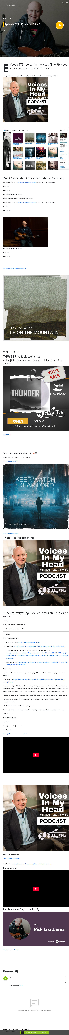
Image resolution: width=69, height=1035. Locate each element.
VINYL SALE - (7, 435)
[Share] (22, 31)
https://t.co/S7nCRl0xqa (10, 950)
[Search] (63, 2)
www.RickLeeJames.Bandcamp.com (29, 642)
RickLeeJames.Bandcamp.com (27, 182)
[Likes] (4, 31)
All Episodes (10, 5)
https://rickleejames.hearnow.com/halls (15, 734)
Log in (21, 985)
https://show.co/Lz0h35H (11, 461)
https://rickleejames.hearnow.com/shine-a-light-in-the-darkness (32, 864)
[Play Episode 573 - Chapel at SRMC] (60, 25)
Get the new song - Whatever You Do (14, 268)
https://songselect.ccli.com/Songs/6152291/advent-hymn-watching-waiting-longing (39, 646)
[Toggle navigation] (67, 2)
